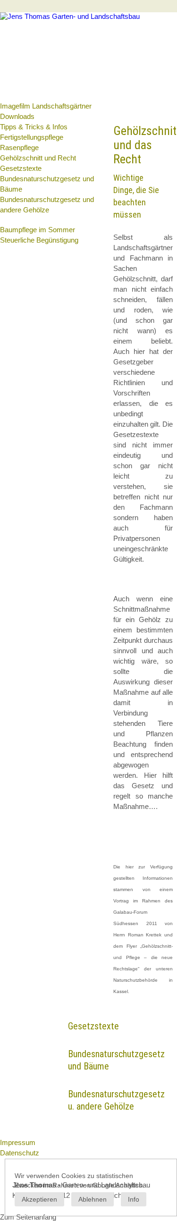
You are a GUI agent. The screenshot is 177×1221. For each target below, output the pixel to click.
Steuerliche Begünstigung (39, 240)
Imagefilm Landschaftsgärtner (46, 106)
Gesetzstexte (21, 168)
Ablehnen (92, 1199)
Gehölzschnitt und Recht (38, 158)
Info (133, 1199)
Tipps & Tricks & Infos (33, 127)
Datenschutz (19, 1153)
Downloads (17, 116)
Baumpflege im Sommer (37, 230)
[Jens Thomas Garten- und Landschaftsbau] (70, 16)
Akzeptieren (39, 1199)
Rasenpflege (19, 147)
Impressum (17, 1142)
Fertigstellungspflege (31, 137)
